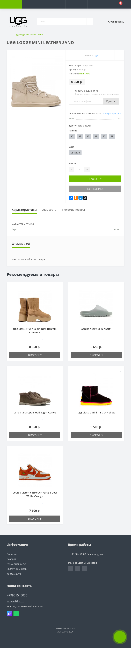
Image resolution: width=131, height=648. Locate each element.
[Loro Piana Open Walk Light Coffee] (35, 390)
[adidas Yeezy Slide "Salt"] (96, 306)
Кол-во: (73, 163)
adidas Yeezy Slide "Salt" (96, 328)
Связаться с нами (17, 568)
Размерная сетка (16, 564)
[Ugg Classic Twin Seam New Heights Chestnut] (35, 306)
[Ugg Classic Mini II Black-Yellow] (96, 390)
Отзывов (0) (49, 210)
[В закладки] (59, 286)
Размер (73, 130)
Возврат (11, 559)
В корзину (95, 178)
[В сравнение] (59, 291)
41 (112, 136)
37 (80, 136)
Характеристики (24, 210)
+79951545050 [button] (17, 595)
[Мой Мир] (80, 198)
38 (88, 136)
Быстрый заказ (95, 189)
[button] (55, 4)
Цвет (71, 146)
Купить (110, 101)
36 (72, 136)
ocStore (72, 628)
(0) (96, 55)
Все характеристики (112, 113)
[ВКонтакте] (71, 198)
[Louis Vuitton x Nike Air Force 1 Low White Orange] (35, 470)
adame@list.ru (15, 601)
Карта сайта (14, 573)
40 (104, 136)
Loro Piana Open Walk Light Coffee (35, 412)
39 (96, 136)
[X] (85, 198)
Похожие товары (73, 210)
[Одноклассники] (76, 198)
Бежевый (75, 152)
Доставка (12, 554)
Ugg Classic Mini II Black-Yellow (96, 412)
